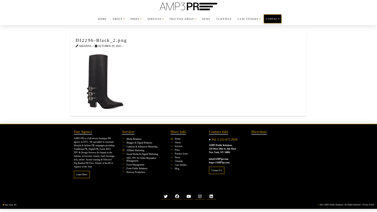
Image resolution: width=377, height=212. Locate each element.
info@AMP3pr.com (218, 159)
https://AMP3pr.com (219, 162)
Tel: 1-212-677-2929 (224, 139)
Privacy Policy (368, 205)
